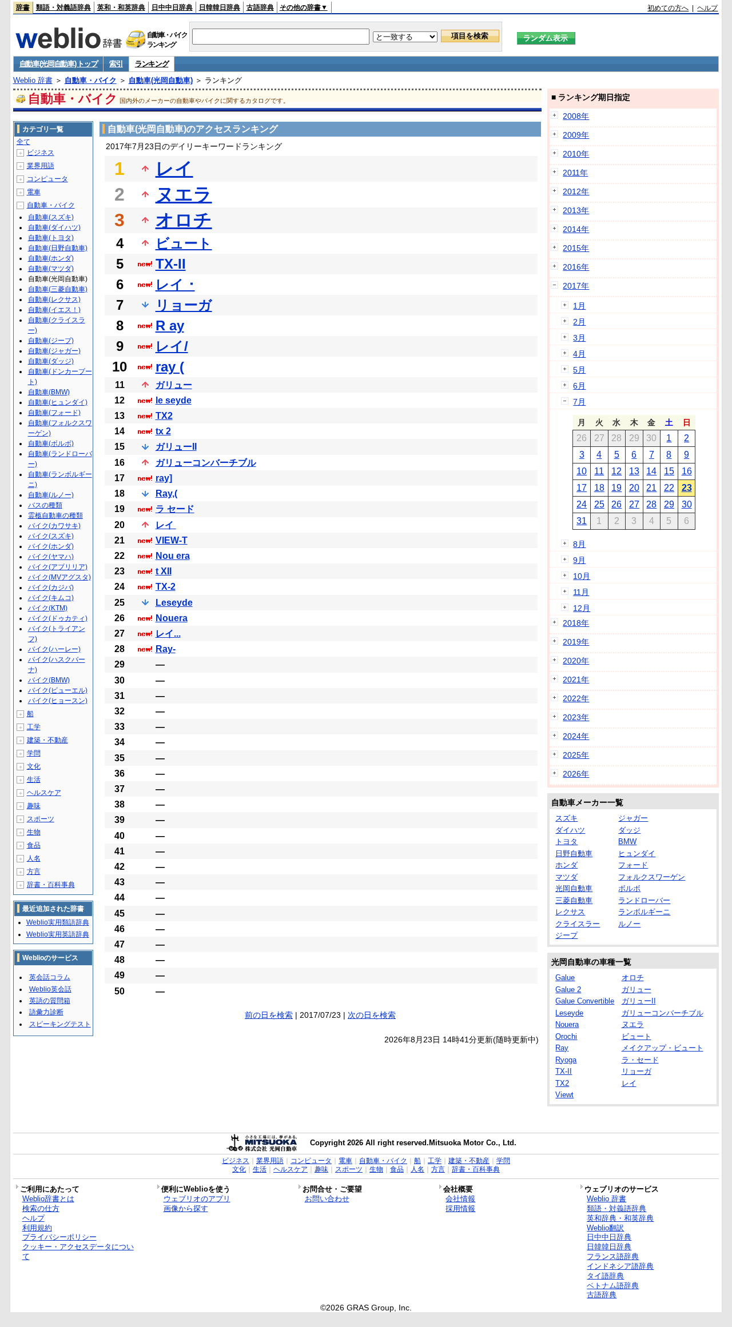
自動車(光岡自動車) (161, 80)
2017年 (576, 285)
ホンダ (566, 865)
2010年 (576, 153)
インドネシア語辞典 (620, 1266)
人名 (34, 858)
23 (687, 488)
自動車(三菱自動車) (57, 289)
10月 (581, 576)
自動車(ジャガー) (54, 351)
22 (669, 488)
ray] (164, 478)
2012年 (576, 191)
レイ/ (172, 346)
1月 (579, 305)
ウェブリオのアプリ (197, 1198)
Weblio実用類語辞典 (57, 922)
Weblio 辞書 (33, 80)
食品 (34, 845)
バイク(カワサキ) (54, 526)
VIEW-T (172, 540)
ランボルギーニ (644, 912)
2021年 (576, 679)
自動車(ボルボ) (51, 443)
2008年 (576, 116)
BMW (627, 841)
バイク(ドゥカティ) (57, 618)
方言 (34, 872)
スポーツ (40, 819)
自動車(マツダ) (51, 269)
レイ (174, 168)
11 (599, 471)
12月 (581, 608)
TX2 (164, 416)
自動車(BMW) (49, 392)
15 (669, 471)
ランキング (152, 63)
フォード (633, 865)
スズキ (566, 818)
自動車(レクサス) (54, 299)
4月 (579, 353)
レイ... (168, 633)
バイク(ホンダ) (51, 546)
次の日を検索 (372, 1015)
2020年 (576, 660)
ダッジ (629, 830)
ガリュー (174, 385)
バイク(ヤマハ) (51, 557)
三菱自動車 (573, 900)
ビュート (184, 243)
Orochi (566, 1036)
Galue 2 (568, 989)
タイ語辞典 (605, 1276)
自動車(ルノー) (51, 495)
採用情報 (460, 1208)
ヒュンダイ (636, 853)
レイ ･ (175, 284)
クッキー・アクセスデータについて (78, 1251)
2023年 (576, 717)
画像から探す (186, 1208)
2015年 (576, 248)
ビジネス (40, 153)
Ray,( (166, 493)
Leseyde (174, 602)
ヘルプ (707, 8)
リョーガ (184, 305)
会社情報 (460, 1198)
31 (581, 521)
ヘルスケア (44, 793)
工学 (34, 727)
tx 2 (163, 431)
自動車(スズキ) (51, 217)
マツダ (566, 877)
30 (687, 504)
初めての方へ (668, 8)
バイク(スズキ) (51, 536)
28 (651, 504)
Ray (561, 1048)
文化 (34, 766)
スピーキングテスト (60, 1024)
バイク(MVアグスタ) (59, 577)
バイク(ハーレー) (54, 649)
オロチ (184, 220)
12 (616, 471)
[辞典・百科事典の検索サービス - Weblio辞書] (68, 45)
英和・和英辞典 (121, 7)
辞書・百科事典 (51, 885)
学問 (34, 753)
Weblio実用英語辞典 (57, 934)
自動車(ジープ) (51, 341)
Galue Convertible (584, 1001)
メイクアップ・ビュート (662, 1048)
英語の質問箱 (49, 1001)
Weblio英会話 (50, 989)
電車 (34, 192)
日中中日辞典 (172, 7)
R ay (170, 325)
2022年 (576, 698)
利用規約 (37, 1228)
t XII (164, 571)
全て (23, 141)
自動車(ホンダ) (51, 258)
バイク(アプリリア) (57, 567)
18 (599, 488)
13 (634, 471)
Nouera (172, 618)
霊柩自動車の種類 (55, 515)
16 (687, 471)
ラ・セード (640, 1060)
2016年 (576, 266)
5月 (579, 369)
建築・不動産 (47, 740)
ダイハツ (570, 830)
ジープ (566, 935)
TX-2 (166, 586)
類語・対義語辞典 (63, 7)
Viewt (564, 1094)
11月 (581, 592)
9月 (579, 560)
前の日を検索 (269, 1015)
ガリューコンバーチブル (206, 462)
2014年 (576, 229)
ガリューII (176, 446)
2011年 (575, 172)
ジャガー (633, 818)
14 (651, 471)
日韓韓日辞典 (219, 7)
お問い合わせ (327, 1198)
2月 (579, 321)
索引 (115, 63)
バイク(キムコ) (51, 598)
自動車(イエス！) (54, 310)
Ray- (166, 649)
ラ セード (175, 509)
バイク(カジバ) (51, 587)
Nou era (173, 556)
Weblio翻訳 (605, 1228)
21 (651, 488)
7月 (579, 401)
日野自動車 (573, 853)
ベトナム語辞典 (613, 1285)
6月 (579, 385)
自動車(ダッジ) (51, 361)
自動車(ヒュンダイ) (57, 402)
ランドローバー (644, 900)
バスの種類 (45, 505)
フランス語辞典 (613, 1256)
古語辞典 (260, 7)
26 (616, 504)
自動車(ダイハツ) (54, 227)
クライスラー (577, 924)
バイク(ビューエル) (57, 690)
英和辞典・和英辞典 (620, 1218)
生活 (34, 780)
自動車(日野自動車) (57, 248)
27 (634, 504)
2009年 (576, 134)
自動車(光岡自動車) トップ (58, 63)
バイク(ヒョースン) (57, 701)
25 (599, 504)
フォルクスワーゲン (651, 877)
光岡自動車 (573, 888)
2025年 (576, 755)
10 (581, 471)
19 (616, 488)
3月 (579, 337)
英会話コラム (49, 977)
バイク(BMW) (49, 680)
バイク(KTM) (47, 608)
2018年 (576, 622)
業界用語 (40, 166)
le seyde (174, 400)
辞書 (23, 7)
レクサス (570, 912)
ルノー (629, 924)
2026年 (576, 773)
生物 (34, 832)
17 (581, 488)
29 (669, 504)
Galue (565, 977)
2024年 (576, 736)
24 (581, 504)
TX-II (171, 263)
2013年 (576, 210)
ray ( (170, 366)
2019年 (576, 641)
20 (634, 488)
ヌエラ (184, 194)
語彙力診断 (46, 1012)
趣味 (34, 806)
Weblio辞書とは (48, 1198)
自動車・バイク (91, 80)
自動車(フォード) (54, 413)
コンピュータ (47, 179)
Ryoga (565, 1060)
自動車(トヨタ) (51, 238)
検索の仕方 (40, 1208)
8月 (579, 544)
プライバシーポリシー (59, 1237)
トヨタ (566, 841)
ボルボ (629, 888)
